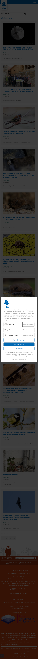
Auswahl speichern (19, 340)
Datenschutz (22, 359)
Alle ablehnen (19, 348)
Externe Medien (13, 335)
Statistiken (12, 330)
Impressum (15, 359)
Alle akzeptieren (19, 344)
